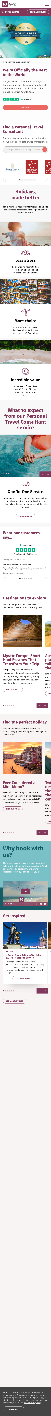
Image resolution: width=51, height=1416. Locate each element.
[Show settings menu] (41, 904)
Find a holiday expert (12, 1271)
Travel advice (8, 1351)
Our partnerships (10, 1348)
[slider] (23, 904)
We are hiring (8, 1365)
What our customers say (13, 1279)
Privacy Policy (9, 1372)
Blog (5, 1320)
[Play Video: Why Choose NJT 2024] (25, 891)
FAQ (4, 1337)
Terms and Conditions (14, 1196)
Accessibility (8, 1375)
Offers (6, 1310)
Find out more (25, 516)
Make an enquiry (10, 1282)
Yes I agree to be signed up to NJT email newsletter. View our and (27, 1195)
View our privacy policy (32, 1403)
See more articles (14, 1001)
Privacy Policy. (30, 1196)
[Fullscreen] (45, 904)
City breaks (7, 1299)
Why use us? (8, 1275)
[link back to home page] (25, 1211)
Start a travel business (13, 1368)
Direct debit (8, 1344)
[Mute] (36, 904)
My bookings (8, 1286)
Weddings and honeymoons (14, 1306)
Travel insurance (10, 1340)
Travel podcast (9, 1323)
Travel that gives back (12, 1327)
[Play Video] (5, 904)
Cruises (6, 1296)
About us (7, 1361)
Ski (4, 1303)
